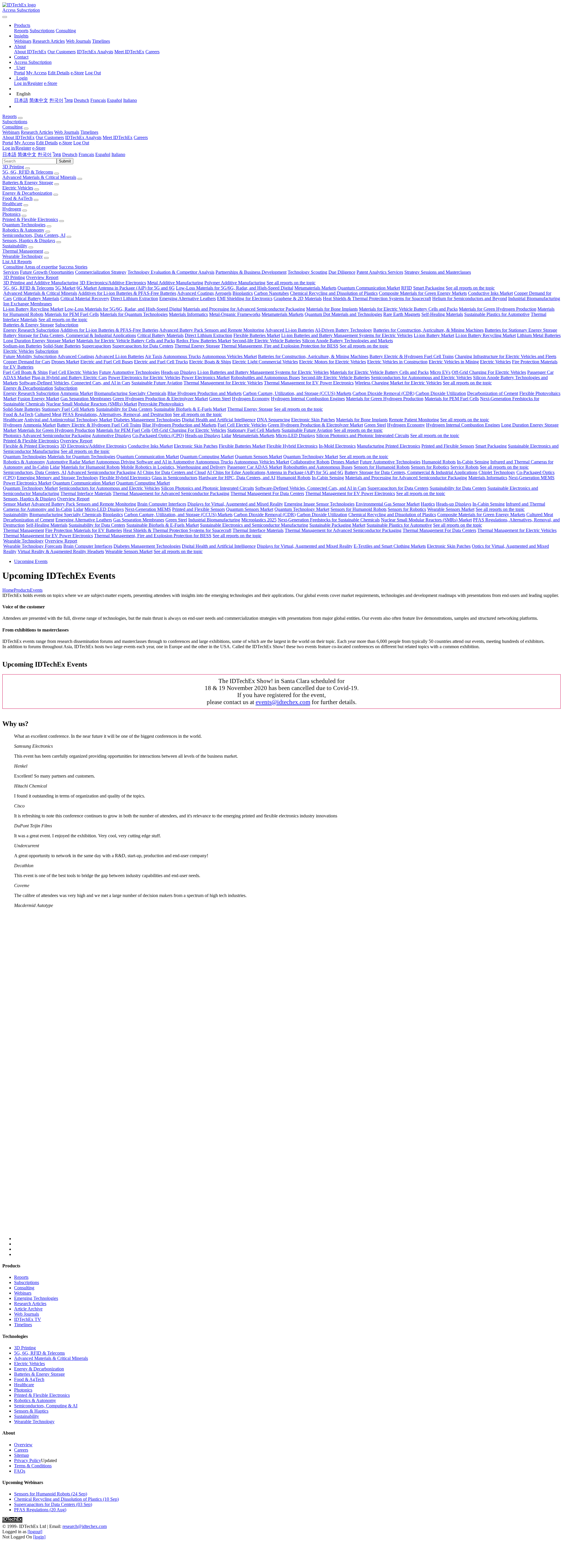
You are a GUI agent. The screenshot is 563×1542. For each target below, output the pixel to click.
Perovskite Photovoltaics (161, 403)
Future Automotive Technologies (129, 372)
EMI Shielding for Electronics (244, 298)
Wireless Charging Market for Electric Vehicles (398, 382)
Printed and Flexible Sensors (447, 446)
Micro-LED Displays (295, 435)
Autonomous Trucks (182, 356)
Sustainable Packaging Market (337, 525)
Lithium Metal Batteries (539, 335)
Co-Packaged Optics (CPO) (158, 435)
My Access (36, 72)
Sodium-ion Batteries (22, 345)
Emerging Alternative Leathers (187, 298)
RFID (406, 287)
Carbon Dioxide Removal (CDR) (383, 393)
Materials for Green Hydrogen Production (497, 309)
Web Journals (78, 41)
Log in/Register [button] (16, 148)
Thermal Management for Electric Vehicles (223, 382)
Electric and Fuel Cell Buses (106, 361)
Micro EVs (440, 372)
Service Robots (464, 467)
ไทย (69, 100)
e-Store (77, 72)
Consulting (66, 30)
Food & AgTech (17, 198)
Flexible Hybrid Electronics (292, 446)
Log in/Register (28, 83)
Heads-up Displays (178, 372)
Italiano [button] (118, 154)
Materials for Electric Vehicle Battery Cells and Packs (408, 309)
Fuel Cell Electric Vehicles (73, 372)
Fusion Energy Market (38, 398)
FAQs (19, 1471)
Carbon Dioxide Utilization (441, 393)
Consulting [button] (12, 126)
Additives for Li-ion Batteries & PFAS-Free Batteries (127, 293)
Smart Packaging (429, 287)
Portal (19, 72)
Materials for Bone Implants (332, 309)
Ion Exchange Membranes (27, 303)
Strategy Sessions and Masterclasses (437, 272)
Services (11, 272)
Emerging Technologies (36, 1298)
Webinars (22, 41)
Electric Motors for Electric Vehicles (332, 361)
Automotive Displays (111, 435)
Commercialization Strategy (100, 272)
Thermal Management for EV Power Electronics (309, 382)
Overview (23, 1444)
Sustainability (14, 245)
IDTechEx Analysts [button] (83, 137)
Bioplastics (243, 293)
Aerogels (223, 293)
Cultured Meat (48, 414)
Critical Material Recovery (84, 298)
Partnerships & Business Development (251, 272)
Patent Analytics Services (380, 272)
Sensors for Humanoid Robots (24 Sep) (50, 1493)
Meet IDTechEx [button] (118, 137)
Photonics (11, 214)
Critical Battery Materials (36, 298)
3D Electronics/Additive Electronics (112, 282)
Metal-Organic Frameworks (234, 314)
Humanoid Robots (439, 461)
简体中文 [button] (27, 154)
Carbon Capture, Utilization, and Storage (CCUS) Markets (297, 393)
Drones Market (65, 361)
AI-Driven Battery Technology (343, 330)
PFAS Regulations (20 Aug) (40, 1509)
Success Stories (73, 266)
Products (22, 590)
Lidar (226, 435)
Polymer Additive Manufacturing (234, 282)
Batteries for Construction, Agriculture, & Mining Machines (428, 330)
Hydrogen (11, 208)
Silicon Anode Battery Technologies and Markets (347, 340)
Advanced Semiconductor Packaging (56, 435)
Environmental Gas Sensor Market (388, 504)
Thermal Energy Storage (197, 345)
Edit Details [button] (47, 142)
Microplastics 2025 (259, 519)
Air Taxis (153, 356)
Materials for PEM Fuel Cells (72, 314)
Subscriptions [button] (14, 121)
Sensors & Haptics (31, 1410)
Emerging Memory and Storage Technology (57, 477)
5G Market (65, 287)
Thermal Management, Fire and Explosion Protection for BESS (279, 345)
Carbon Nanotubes (271, 293)
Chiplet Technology (497, 472)
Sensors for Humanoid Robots (382, 467)
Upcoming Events (31, 561)
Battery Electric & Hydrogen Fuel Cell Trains (411, 356)
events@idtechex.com (283, 702)
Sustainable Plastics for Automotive (497, 314)
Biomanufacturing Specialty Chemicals (130, 393)
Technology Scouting (307, 272)
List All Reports (17, 261)
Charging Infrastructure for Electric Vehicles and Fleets (505, 356)
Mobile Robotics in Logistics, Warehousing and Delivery (173, 467)
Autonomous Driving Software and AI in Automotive (145, 461)
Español (114, 100)
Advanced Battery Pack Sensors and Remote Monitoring (211, 330)
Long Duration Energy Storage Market (39, 340)
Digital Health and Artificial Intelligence (219, 419)
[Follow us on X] (287, 1077)
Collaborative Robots (310, 461)
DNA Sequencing (273, 419)
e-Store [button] (65, 142)
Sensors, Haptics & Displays (28, 240)
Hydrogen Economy (251, 398)
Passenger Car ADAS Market (254, 467)
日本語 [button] (9, 154)
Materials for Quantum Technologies (134, 314)
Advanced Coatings (195, 293)
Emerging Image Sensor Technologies (319, 504)
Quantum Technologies (23, 224)
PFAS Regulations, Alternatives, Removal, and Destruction (117, 414)
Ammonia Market (76, 393)
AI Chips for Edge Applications (236, 472)
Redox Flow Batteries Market (203, 340)
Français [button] (86, 154)
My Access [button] (24, 142)
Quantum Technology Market (310, 456)
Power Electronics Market (206, 377)
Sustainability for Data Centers (124, 409)
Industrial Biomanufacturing (534, 298)
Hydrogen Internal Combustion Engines (308, 398)
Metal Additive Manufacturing (175, 282)
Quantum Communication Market (369, 287)
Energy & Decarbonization (27, 193)
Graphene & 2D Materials (298, 298)
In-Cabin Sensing (473, 461)
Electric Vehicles (17, 187)
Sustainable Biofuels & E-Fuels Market (190, 409)
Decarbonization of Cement (492, 393)
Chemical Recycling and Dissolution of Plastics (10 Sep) (66, 1499)
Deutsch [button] (69, 154)
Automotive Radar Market (70, 461)
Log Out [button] (81, 142)
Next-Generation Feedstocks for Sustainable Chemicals (329, 519)
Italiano (130, 100)
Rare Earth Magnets (401, 314)
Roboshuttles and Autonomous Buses (265, 377)
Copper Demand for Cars (26, 361)
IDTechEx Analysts (95, 51)
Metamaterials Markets (315, 287)
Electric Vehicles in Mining (454, 361)
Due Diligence (341, 272)
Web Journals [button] (66, 132)
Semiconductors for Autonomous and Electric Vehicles (421, 377)
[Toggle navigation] (4, 17)
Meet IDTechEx (129, 51)
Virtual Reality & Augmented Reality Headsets (61, 551)
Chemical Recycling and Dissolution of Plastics (334, 293)
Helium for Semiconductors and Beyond (469, 298)
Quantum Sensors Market (258, 456)
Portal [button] (7, 142)
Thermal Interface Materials (85, 493)
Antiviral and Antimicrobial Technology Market (68, 419)
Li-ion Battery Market (434, 335)
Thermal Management (22, 251)
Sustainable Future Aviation (156, 382)
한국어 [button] (45, 154)
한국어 (56, 100)
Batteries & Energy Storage (27, 182)
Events (36, 590)
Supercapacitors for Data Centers (142, 345)
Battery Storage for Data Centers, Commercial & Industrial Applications (69, 335)
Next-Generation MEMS (531, 477)
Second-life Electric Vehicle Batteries (266, 340)
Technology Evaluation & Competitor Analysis (171, 272)
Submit (65, 161)
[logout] (35, 1531)
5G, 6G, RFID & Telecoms (27, 172)
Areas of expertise (41, 266)
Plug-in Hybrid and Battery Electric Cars (69, 377)
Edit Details (58, 72)
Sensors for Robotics (430, 467)
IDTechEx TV (27, 1319)
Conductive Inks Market (490, 293)
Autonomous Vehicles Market (229, 356)
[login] (39, 1536)
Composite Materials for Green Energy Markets (423, 293)
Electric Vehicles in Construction (397, 361)
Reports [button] (9, 116)
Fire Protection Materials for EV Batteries (83, 530)
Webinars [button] (11, 132)
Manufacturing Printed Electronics (388, 446)
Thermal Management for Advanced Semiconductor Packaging (171, 493)
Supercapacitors (96, 345)
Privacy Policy (27, 1460)
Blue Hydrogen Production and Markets (204, 393)
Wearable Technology (22, 256)
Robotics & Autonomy (23, 229)
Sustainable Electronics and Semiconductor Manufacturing (254, 525)
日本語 (21, 100)
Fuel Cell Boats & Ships (25, 372)
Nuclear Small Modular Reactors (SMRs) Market (91, 403)
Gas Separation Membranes (85, 398)
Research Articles (49, 41)
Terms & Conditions (33, 1465)
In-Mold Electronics (337, 446)
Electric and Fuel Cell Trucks (161, 361)
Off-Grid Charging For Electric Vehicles (489, 372)
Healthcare (12, 203)
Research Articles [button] (37, 132)
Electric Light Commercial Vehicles (265, 361)
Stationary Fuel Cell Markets (68, 409)
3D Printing (13, 166)
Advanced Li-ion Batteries (289, 330)
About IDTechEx (30, 51)
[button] (22, 25)
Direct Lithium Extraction (134, 298)
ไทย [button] (57, 154)
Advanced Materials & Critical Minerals (39, 177)
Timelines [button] (89, 132)
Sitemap (21, 1455)
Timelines (101, 41)
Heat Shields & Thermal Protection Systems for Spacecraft (377, 298)
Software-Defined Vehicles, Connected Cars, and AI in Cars (74, 382)
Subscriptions (42, 30)
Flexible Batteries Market (256, 335)
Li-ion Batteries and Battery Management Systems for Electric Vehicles (347, 335)
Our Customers (62, 51)
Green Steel (220, 398)
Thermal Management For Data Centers (267, 493)
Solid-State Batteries (62, 345)
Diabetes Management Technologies (147, 419)
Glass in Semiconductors (174, 477)
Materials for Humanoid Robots (90, 467)
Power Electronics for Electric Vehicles (144, 377)
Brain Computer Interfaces (161, 504)
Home (8, 590)
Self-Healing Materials (442, 314)
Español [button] (102, 154)
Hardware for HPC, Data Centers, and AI (237, 477)
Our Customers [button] (50, 137)
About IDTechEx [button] (18, 137)
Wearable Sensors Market (450, 509)
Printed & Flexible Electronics (30, 219)
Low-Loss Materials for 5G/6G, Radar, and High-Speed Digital (234, 287)
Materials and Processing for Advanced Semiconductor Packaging (244, 309)
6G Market (87, 287)
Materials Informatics (188, 314)
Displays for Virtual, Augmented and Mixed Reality (235, 504)
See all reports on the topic (291, 282)
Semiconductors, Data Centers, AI (33, 235)
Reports (21, 30)
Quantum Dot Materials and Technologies (343, 314)
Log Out (93, 72)
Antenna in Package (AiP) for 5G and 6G (136, 287)
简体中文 (38, 100)
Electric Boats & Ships (210, 361)
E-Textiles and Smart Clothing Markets (390, 546)
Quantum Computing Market (207, 456)
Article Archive (28, 1308)
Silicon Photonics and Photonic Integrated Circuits (362, 435)
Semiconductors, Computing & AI (45, 1405)
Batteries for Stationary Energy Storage (521, 330)
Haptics (428, 504)
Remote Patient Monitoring (414, 419)
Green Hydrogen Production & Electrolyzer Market (160, 398)
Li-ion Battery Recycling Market (33, 309)
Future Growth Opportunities (47, 272)
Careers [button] (141, 137)
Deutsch (81, 100)
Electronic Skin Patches (313, 419)
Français (98, 100)
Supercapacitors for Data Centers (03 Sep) (53, 1504)
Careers (152, 51)
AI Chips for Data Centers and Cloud (171, 472)
